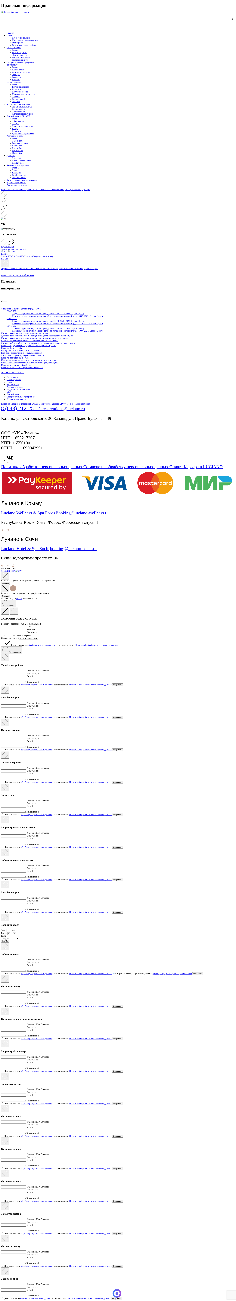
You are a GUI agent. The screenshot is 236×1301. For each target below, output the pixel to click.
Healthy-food (17, 163)
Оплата (176, 466)
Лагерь (15, 128)
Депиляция (17, 89)
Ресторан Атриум (20, 143)
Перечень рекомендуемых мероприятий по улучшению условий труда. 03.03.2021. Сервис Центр (57, 316)
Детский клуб (13, 394)
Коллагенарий (18, 99)
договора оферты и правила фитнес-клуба (172, 973)
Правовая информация (79, 189)
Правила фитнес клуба (11, 348)
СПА (32, 268)
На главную (12, 377)
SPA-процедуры (19, 55)
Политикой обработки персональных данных (96, 645)
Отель (9, 35)
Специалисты (18, 111)
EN (6, 259)
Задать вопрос (8, 249)
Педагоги (16, 131)
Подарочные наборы (21, 160)
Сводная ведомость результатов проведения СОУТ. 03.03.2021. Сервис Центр (48, 313)
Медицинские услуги (22, 106)
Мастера (16, 101)
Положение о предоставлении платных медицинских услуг (29, 360)
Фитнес (39, 268)
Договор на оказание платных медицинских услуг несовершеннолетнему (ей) (37, 336)
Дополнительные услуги (23, 126)
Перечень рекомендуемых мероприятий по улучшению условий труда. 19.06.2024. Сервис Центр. (57, 331)
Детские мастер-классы (23, 133)
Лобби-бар (17, 146)
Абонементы (18, 70)
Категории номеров (21, 38)
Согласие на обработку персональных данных (22, 355)
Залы (14, 170)
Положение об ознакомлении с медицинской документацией (29, 363)
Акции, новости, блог (17, 185)
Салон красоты (14, 82)
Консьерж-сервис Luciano (24, 45)
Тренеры (16, 74)
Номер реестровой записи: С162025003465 (21, 350)
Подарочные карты (89, 268)
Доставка (11, 155)
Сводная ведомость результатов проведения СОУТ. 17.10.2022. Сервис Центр (48, 321)
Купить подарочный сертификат (22, 180)
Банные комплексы (21, 57)
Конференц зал (19, 175)
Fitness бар (17, 153)
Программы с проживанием (25, 40)
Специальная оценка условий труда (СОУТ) (21, 309)
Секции (15, 123)
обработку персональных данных (43, 645)
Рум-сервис (17, 43)
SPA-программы (19, 52)
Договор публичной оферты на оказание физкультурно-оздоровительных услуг (38, 343)
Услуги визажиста (20, 87)
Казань (4, 254)
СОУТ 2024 (12, 326)
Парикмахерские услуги (23, 94)
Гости (3, 936)
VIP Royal (16, 172)
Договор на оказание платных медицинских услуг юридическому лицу (34, 338)
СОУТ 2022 (12, 318)
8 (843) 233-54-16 (9, 256)
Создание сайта (8, 571)
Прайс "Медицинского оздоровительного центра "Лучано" (28, 345)
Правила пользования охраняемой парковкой (22, 367)
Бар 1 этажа (17, 150)
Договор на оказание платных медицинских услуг (24, 333)
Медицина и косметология (19, 104)
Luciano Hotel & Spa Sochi (25, 548)
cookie (19, 598)
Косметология (18, 109)
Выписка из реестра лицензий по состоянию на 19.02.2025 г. (29, 340)
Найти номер (21, 249)
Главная (10, 33)
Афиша (69, 268)
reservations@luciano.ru (63, 408)
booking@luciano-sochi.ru (73, 548)
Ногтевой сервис (20, 92)
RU (2, 259)
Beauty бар (17, 148)
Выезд (4, 933)
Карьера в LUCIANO (203, 466)
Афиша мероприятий (16, 182)
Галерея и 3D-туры (60, 189)
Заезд (4, 930)
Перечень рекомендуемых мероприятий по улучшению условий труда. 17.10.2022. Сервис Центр (57, 323)
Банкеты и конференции (18, 165)
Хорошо (5, 583)
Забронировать (14, 652)
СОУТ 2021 (12, 311)
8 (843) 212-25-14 (21, 408)
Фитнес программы (21, 72)
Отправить (117, 685)
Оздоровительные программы (21, 62)
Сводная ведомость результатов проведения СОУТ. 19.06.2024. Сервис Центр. (48, 328)
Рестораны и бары (15, 136)
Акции (76, 268)
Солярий (16, 96)
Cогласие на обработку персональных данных (126, 466)
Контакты (46, 189)
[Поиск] (232, 18)
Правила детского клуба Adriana (16, 365)
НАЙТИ (5, 941)
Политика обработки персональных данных (21, 353)
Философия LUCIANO (30, 189)
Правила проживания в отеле (15, 358)
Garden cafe (17, 141)
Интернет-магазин (10, 189)
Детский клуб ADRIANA (18, 116)
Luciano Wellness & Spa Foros (28, 512)
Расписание (17, 77)
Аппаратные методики (22, 114)
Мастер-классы (19, 177)
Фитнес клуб (13, 65)
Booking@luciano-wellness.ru (82, 512)
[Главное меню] (5, 263)
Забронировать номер (18, 12)
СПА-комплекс (14, 47)
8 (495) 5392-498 (25, 256)
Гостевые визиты (20, 60)
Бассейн (16, 79)
